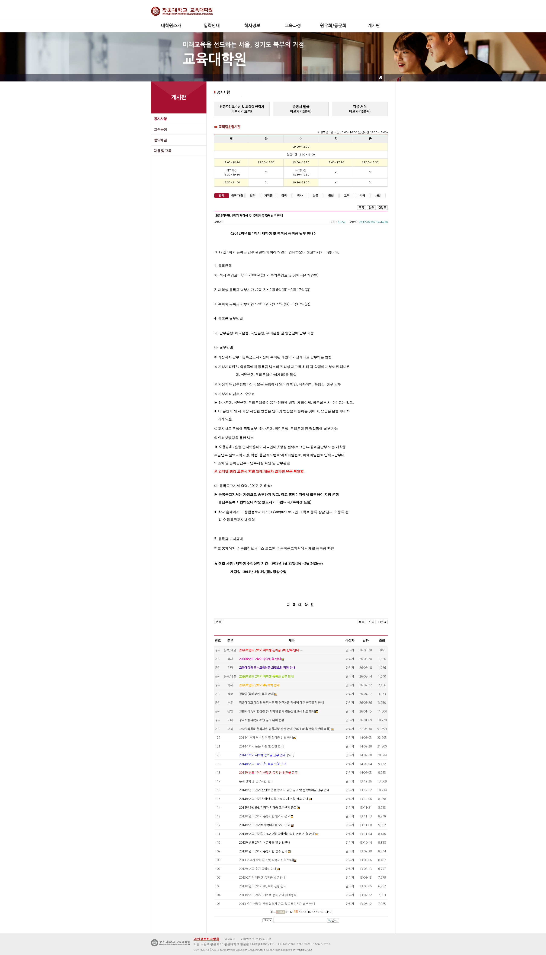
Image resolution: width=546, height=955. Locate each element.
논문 (315, 195)
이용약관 (229, 938)
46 (309, 911)
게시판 (374, 25)
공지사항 (160, 118)
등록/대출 (237, 195)
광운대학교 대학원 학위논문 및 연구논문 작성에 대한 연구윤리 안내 (281, 702)
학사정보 (252, 25)
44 (300, 911)
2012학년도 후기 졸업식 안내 (257, 868)
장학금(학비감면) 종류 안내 (256, 693)
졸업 (331, 195)
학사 (300, 195)
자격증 (268, 195)
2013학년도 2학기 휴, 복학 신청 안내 (262, 886)
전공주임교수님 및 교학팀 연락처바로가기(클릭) (242, 109)
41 (287, 911)
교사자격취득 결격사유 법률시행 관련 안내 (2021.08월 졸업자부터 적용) (284, 728)
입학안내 (212, 25)
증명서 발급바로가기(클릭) (301, 109)
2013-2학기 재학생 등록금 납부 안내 (262, 877)
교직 (347, 195)
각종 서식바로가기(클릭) (360, 109)
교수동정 (160, 129)
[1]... (272, 911)
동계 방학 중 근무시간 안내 (256, 781)
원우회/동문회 (333, 25)
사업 (378, 195)
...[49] (328, 911)
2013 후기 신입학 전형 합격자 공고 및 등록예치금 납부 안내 (277, 903)
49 (322, 911)
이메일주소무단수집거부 (256, 938)
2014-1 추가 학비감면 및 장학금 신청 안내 (266, 737)
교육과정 (293, 25)
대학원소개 (171, 25)
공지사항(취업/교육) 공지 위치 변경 (261, 720)
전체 (221, 195)
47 (313, 911)
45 (304, 911)
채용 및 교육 (162, 150)
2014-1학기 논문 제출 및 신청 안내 (261, 746)
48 (317, 911)
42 (291, 911)
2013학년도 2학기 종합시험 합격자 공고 (264, 816)
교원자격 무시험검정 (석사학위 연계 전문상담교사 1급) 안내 (277, 711)
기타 (362, 195)
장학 (284, 195)
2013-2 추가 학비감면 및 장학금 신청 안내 (266, 860)
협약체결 (160, 140)
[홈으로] (380, 77)
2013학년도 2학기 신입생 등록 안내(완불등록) (268, 895)
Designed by (296, 949)
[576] (266, 755)
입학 (253, 195)
